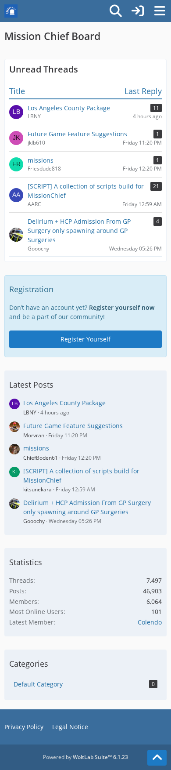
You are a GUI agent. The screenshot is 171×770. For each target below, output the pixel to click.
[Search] (116, 11)
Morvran (33, 435)
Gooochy (34, 521)
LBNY (29, 412)
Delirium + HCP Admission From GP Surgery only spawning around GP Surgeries (87, 507)
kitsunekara (37, 489)
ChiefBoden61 (40, 457)
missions (36, 448)
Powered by (85, 757)
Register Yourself (85, 339)
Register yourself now (121, 307)
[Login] (137, 11)
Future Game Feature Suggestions (73, 425)
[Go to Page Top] (157, 758)
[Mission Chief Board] (11, 11)
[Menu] (159, 11)
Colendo (150, 622)
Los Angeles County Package (64, 403)
